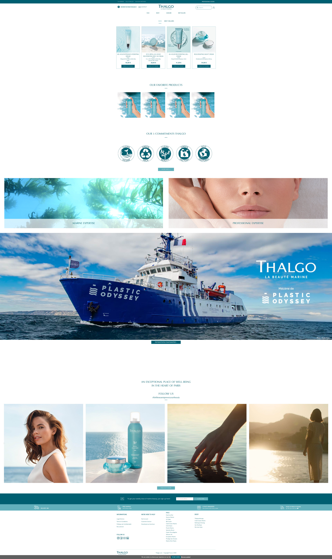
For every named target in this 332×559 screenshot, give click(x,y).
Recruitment (120, 526)
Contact (144, 7)
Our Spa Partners (140, 1)
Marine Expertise (84, 223)
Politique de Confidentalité (124, 524)
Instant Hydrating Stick (204, 54)
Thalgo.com (159, 553)
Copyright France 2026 (170, 553)
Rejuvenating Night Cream (153, 54)
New (160, 21)
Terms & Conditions (122, 521)
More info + (166, 169)
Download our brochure (148, 524)
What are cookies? (185, 557)
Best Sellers (169, 21)
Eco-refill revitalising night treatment (178, 55)
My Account (144, 519)
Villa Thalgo (129, 1)
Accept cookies (176, 557)
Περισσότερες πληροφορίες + (166, 342)
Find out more (128, 66)
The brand (121, 1)
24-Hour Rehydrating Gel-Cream (128, 55)
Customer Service (146, 521)
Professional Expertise (248, 223)
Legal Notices (120, 519)
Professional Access (208, 1)
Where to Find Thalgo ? (129, 7)
